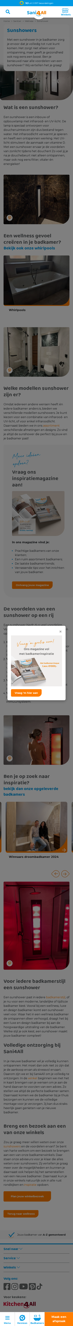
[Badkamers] (37, 1319)
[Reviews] (22, 1319)
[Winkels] (65, 12)
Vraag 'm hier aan (26, 693)
